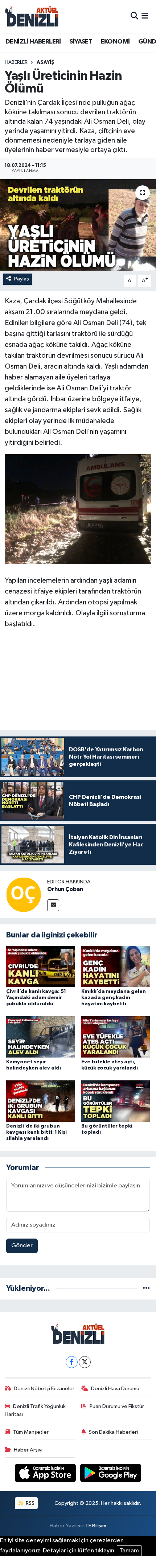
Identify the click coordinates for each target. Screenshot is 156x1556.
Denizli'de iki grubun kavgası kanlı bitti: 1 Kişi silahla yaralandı (36, 1132)
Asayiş (45, 62)
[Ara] (134, 16)
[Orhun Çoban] (23, 894)
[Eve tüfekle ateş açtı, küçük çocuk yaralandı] (115, 1037)
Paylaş (21, 279)
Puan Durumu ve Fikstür (117, 1406)
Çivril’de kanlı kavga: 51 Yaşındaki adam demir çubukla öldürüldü (36, 997)
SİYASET (80, 41)
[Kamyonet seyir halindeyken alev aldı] (40, 1037)
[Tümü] (146, 1288)
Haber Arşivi (28, 1450)
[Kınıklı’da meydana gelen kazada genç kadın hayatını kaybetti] (115, 966)
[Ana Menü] (144, 16)
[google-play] (111, 1474)
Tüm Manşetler (31, 1432)
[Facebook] (72, 1362)
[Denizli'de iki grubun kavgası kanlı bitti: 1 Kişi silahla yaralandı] (40, 1101)
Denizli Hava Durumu (115, 1388)
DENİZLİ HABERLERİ (33, 41)
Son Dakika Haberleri (113, 1432)
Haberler (16, 62)
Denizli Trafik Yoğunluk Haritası (35, 1410)
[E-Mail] (53, 905)
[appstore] (46, 1474)
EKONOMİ (115, 41)
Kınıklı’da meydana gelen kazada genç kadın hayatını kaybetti (113, 997)
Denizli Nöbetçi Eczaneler (44, 1388)
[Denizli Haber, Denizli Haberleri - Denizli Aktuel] (32, 16)
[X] (85, 1362)
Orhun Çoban (65, 889)
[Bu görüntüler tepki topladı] (115, 1101)
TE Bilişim (95, 1525)
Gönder (22, 1246)
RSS (29, 1503)
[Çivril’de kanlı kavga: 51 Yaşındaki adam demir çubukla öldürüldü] (40, 966)
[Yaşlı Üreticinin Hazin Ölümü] (78, 225)
